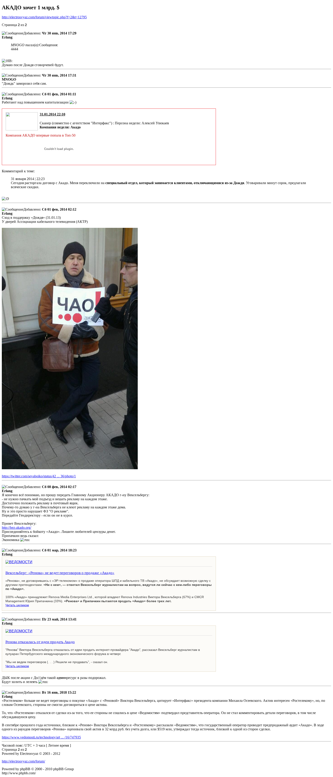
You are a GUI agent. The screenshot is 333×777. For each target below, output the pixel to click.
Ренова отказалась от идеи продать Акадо (40, 641)
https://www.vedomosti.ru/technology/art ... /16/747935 (41, 737)
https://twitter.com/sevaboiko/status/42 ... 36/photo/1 (39, 476)
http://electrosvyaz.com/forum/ (23, 761)
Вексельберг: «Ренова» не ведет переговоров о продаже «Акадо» (59, 572)
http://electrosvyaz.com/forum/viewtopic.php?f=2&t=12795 (44, 17)
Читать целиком (17, 605)
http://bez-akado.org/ (16, 527)
